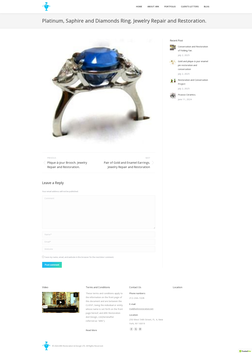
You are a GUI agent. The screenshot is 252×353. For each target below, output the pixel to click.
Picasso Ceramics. (187, 94)
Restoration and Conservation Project (193, 81)
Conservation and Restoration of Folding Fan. (193, 48)
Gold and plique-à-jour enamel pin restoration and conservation (193, 65)
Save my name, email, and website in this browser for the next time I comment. (79, 257)
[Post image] (173, 47)
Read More (91, 330)
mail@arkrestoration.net (141, 308)
